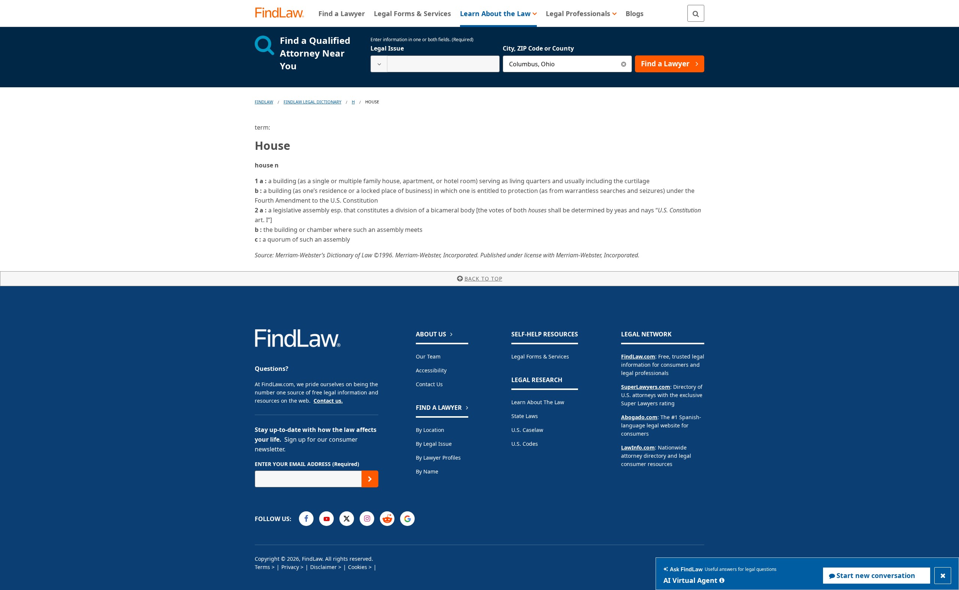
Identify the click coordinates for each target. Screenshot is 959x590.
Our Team (428, 356)
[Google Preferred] (407, 518)
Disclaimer (323, 567)
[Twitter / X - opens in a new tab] (346, 518)
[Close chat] (942, 575)
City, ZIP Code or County (538, 48)
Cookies (357, 567)
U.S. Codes (524, 443)
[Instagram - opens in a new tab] (367, 518)
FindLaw (264, 102)
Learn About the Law (537, 402)
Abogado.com (639, 417)
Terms (262, 567)
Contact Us (429, 384)
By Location (430, 429)
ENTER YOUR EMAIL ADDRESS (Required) (307, 464)
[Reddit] (387, 518)
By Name (427, 471)
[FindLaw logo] (282, 13)
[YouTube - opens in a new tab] (326, 518)
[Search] (695, 13)
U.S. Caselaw (527, 429)
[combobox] (435, 63)
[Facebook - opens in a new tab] (306, 518)
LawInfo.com (638, 447)
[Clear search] (623, 63)
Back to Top (483, 278)
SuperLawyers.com (645, 386)
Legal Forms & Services (540, 356)
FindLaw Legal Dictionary (312, 102)
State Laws (524, 416)
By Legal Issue (434, 443)
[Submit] (369, 479)
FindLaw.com (638, 356)
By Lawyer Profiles (438, 457)
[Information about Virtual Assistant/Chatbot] (721, 580)
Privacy (290, 567)
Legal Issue (387, 48)
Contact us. (328, 400)
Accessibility (431, 370)
